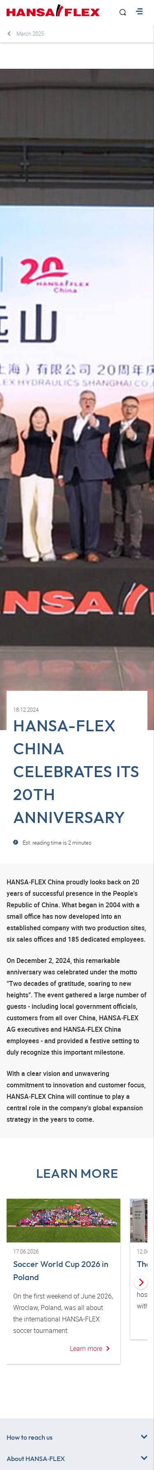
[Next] (140, 1282)
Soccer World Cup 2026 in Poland (60, 1270)
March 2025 (30, 33)
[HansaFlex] (53, 10)
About (36, 1458)
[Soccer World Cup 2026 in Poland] (63, 1220)
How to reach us (30, 1437)
